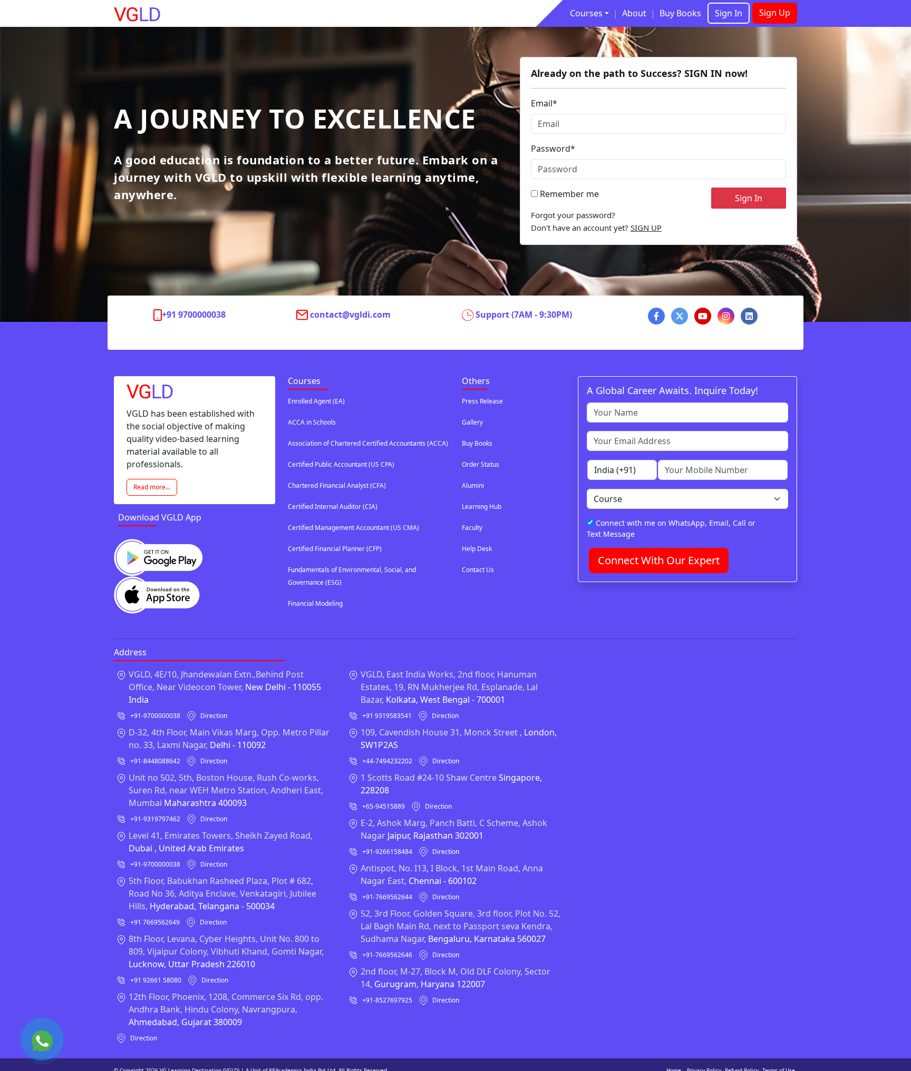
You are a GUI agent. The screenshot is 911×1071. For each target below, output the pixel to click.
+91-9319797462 (155, 818)
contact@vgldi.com (350, 314)
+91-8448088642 (155, 760)
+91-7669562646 (387, 954)
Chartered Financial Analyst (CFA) (337, 485)
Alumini (473, 485)
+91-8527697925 (387, 1000)
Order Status (480, 464)
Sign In (728, 13)
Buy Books (680, 13)
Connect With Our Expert (659, 560)
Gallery (472, 422)
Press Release (482, 401)
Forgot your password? (573, 215)
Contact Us (478, 569)
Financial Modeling (315, 603)
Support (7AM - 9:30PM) (524, 314)
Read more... (151, 487)
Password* (553, 148)
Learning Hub (481, 506)
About (634, 13)
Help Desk (477, 548)
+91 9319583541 (387, 715)
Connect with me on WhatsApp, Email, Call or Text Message (671, 528)
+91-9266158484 (387, 851)
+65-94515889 (383, 806)
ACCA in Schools (312, 422)
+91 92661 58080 (155, 980)
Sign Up (774, 12)
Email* (544, 103)
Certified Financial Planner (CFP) (335, 548)
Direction (213, 715)
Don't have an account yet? (596, 227)
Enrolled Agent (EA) (316, 401)
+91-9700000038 (155, 715)
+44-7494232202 (387, 760)
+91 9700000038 (194, 314)
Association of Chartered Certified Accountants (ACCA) (368, 443)
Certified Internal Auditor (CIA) (332, 506)
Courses (586, 13)
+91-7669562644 (387, 896)
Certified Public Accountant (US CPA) (341, 464)
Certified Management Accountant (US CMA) (353, 527)
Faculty (472, 527)
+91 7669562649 (155, 922)
